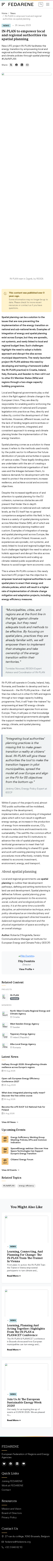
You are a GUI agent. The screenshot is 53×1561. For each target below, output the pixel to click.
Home (4, 13)
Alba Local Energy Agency (23, 1044)
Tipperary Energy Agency (22, 1034)
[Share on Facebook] (16, 65)
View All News (9, 1122)
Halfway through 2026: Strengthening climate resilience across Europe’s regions (24, 1066)
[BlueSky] (4, 1463)
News (13, 13)
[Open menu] (47, 4)
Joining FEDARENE (12, 1481)
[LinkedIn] (17, 1463)
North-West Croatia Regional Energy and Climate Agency (30, 1012)
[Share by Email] (27, 65)
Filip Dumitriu (26, 961)
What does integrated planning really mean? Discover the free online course (23, 1094)
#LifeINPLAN (8, 1186)
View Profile (26, 969)
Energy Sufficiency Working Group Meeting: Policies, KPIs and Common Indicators (29, 1140)
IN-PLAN (14, 995)
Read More (14, 1276)
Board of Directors (12, 1513)
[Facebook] (10, 1463)
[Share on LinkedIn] (22, 65)
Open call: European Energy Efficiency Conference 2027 (21, 1080)
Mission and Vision (11, 1509)
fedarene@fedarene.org (18, 1542)
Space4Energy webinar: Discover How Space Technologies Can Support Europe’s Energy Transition (29, 1151)
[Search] (41, 4)
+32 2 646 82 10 (13, 1547)
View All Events (9, 1170)
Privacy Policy (9, 1518)
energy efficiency (26, 1186)
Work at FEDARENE (12, 1486)
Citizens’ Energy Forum (22, 1159)
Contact (6, 1490)
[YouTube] (23, 1463)
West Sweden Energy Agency (24, 1024)
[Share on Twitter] (11, 65)
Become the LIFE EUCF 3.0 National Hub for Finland (23, 1108)
